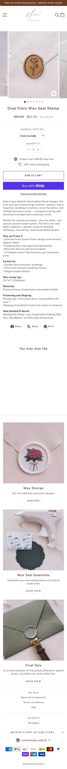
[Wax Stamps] (33, 452)
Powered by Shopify (33, 763)
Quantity (33, 143)
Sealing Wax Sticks (13, 314)
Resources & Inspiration (33, 697)
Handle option (32, 129)
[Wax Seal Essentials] (33, 539)
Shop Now (33, 590)
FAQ (33, 707)
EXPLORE (33, 500)
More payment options (33, 193)
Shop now (33, 681)
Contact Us (33, 717)
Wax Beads (15, 317)
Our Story (33, 692)
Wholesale (33, 722)
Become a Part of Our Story (32, 732)
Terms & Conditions (33, 702)
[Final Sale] (33, 630)
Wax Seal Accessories (41, 317)
